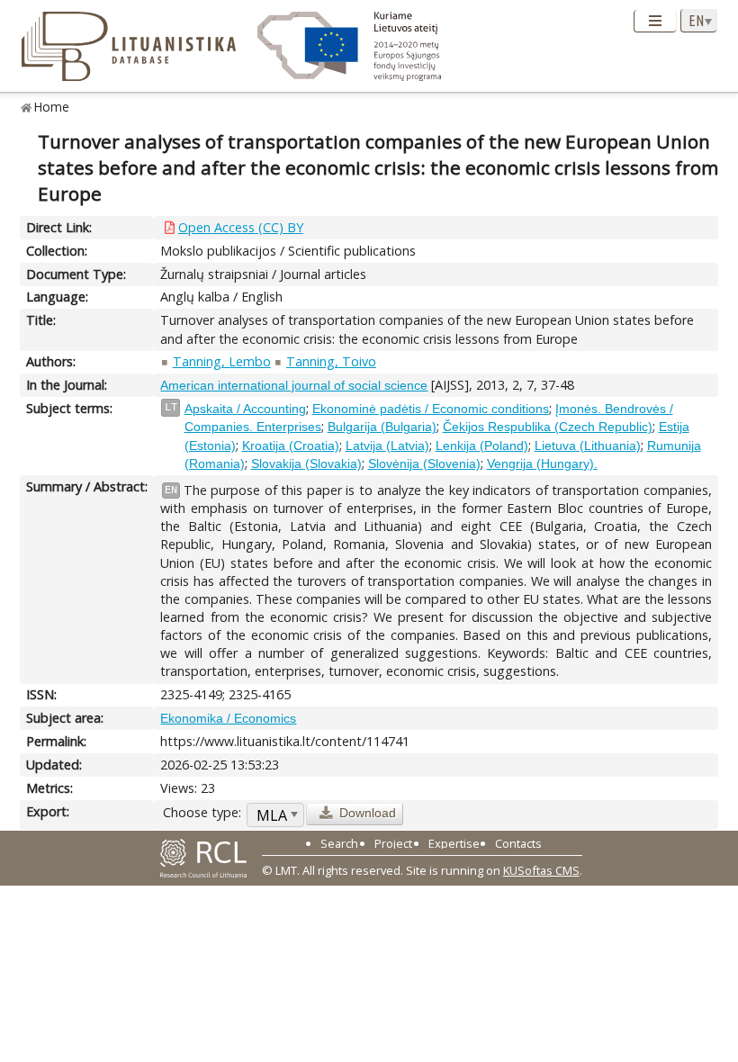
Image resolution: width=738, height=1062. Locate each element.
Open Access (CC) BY (240, 227)
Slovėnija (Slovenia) (424, 463)
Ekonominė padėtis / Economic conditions (430, 408)
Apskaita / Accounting (245, 408)
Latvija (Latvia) (387, 445)
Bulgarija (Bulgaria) (382, 426)
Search (339, 843)
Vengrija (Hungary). (542, 463)
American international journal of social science (294, 385)
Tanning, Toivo (331, 361)
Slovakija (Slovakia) (306, 463)
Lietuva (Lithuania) (588, 445)
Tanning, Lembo (222, 361)
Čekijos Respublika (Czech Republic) (547, 426)
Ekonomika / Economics (228, 718)
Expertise (454, 843)
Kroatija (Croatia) (290, 445)
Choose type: (202, 812)
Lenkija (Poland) (482, 445)
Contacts (518, 843)
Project (393, 843)
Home (51, 106)
